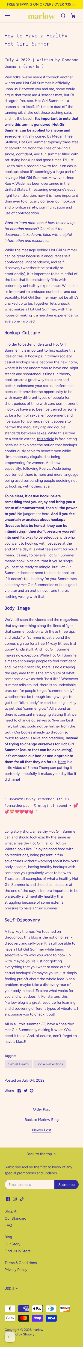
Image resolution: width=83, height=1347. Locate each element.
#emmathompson (18, 805)
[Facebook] (8, 1198)
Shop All (11, 1211)
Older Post (41, 1109)
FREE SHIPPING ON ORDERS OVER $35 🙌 (41, 4)
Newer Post (41, 1130)
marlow (38, 1330)
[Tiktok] (22, 1198)
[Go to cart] (73, 15)
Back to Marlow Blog (42, 1119)
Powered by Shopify (20, 1334)
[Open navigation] (7, 15)
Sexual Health (18, 1064)
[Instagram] (15, 1198)
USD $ (9, 1289)
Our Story (12, 1244)
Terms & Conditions (21, 1263)
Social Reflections (50, 1064)
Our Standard (15, 1218)
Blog (8, 1237)
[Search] (63, 15)
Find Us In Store (18, 1251)
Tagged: (10, 1056)
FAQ (8, 1225)
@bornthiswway (22, 799)
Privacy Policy (16, 1269)
